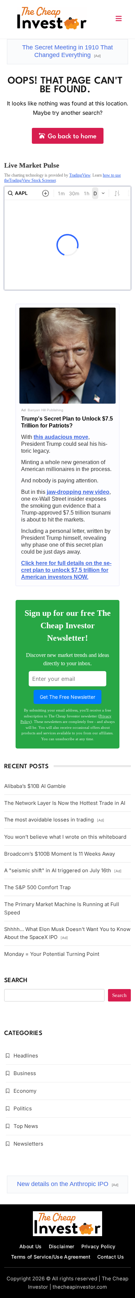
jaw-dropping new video (78, 492)
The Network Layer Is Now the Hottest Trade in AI (64, 803)
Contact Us (110, 1257)
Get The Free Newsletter (67, 697)
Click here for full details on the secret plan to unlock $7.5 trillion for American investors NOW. (66, 570)
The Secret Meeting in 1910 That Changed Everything (67, 51)
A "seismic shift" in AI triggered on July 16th (63, 870)
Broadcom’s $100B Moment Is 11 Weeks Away (59, 853)
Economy (25, 1091)
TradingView (79, 175)
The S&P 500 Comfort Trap (37, 887)
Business (25, 1073)
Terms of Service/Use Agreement (50, 1257)
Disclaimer (61, 1246)
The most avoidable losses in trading (54, 820)
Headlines (26, 1055)
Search (16, 981)
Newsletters (28, 1143)
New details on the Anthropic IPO (67, 1184)
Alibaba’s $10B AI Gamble (35, 786)
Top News (26, 1126)
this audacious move (61, 437)
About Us (30, 1246)
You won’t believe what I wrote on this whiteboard (65, 837)
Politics (23, 1108)
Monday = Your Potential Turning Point (51, 954)
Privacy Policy (98, 1246)
